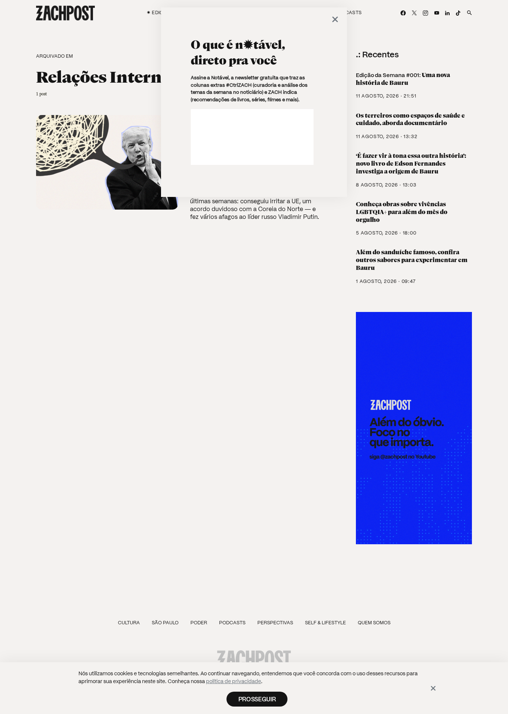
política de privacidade (233, 681)
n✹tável (258, 45)
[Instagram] (425, 13)
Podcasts (232, 622)
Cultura (129, 622)
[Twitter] (414, 13)
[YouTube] (436, 13)
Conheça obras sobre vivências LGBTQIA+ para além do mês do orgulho (401, 212)
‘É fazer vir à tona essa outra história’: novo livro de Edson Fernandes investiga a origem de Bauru (411, 163)
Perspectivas (275, 622)
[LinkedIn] (447, 13)
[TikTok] (458, 13)
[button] (467, 13)
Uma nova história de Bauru (403, 78)
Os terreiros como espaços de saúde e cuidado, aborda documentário (410, 119)
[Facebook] (403, 13)
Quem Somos (374, 622)
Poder (198, 622)
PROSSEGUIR (257, 699)
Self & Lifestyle (325, 622)
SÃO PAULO (165, 622)
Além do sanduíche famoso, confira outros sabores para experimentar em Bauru (411, 260)
